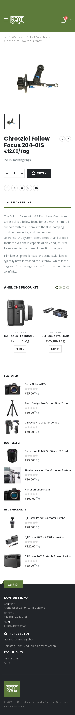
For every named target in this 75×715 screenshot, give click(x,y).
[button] (7, 20)
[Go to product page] (20, 312)
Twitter (14, 188)
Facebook (7, 188)
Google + (29, 188)
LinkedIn (22, 188)
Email (36, 188)
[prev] (62, 139)
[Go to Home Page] (5, 37)
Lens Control (19, 332)
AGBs (7, 663)
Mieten (41, 173)
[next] (68, 139)
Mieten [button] (20, 349)
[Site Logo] (18, 20)
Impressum (11, 658)
